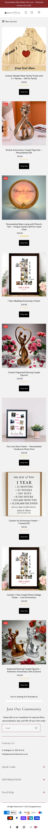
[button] (25, 12)
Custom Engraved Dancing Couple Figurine (24, 373)
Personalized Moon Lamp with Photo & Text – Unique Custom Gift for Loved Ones (24, 227)
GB (31, 827)
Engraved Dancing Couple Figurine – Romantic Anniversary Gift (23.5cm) (24, 670)
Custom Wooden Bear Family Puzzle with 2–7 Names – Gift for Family (24, 77)
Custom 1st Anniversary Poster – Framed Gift (24, 522)
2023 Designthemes (32, 806)
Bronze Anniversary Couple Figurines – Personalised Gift (24, 151)
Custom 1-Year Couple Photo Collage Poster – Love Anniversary (24, 596)
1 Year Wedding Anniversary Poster (24, 301)
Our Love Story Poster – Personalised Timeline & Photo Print (24, 448)
